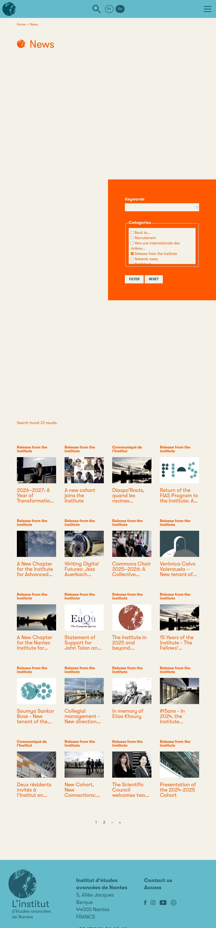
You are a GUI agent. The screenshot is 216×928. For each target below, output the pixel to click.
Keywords (134, 199)
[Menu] (207, 9)
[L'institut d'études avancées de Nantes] (29, 894)
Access (152, 887)
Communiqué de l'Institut (127, 449)
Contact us (158, 880)
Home (21, 24)
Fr (109, 9)
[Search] (96, 9)
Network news (146, 259)
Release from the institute (156, 254)
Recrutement (145, 238)
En (120, 9)
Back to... (142, 232)
